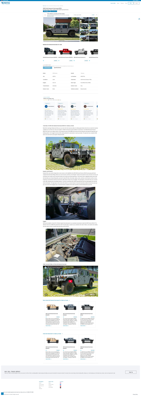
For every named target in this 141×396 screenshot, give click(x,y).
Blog (126, 3)
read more (60, 116)
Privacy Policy (135, 394)
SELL (131, 3)
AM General (55, 73)
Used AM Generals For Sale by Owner (52, 333)
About (118, 3)
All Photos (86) (93, 38)
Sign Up (131, 372)
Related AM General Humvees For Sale (52, 44)
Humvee (82, 73)
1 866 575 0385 (5, 0)
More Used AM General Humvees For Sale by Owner (55, 300)
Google (50, 118)
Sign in (137, 3)
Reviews (122, 3)
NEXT (93, 15)
